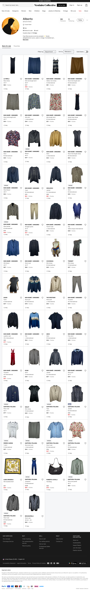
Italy (32, 588)
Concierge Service (8, 541)
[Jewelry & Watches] (61, 11)
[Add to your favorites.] (21, 79)
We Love (73, 11)
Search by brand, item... (12, 5)
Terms (29, 563)
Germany (24, 588)
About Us (87, 11)
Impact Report (77, 545)
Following (71, 20)
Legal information (21, 563)
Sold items (80, 52)
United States (18, 588)
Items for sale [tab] (6, 46)
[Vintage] (69, 11)
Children (37, 11)
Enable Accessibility (45, 1)
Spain (29, 588)
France (3, 588)
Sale (80, 11)
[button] (86, 5)
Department (49, 52)
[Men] (33, 11)
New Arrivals (5, 11)
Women (23, 11)
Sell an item (61, 5)
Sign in (72, 5)
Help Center (59, 539)
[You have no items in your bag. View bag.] (86, 5)
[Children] (41, 11)
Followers (63, 20)
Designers (15, 11)
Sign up (79, 5)
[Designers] (20, 11)
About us (75, 540)
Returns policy (26, 546)
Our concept (6, 539)
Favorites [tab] (17, 46)
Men (30, 11)
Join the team (77, 548)
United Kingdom (10, 588)
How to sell (42, 539)
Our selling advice (44, 541)
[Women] (27, 11)
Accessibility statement (9, 563)
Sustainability (77, 543)
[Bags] (47, 11)
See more (25, 40)
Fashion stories (77, 550)
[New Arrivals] (11, 11)
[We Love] (77, 11)
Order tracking (26, 539)
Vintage (65, 11)
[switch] (86, 52)
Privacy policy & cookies (39, 563)
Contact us (59, 541)
